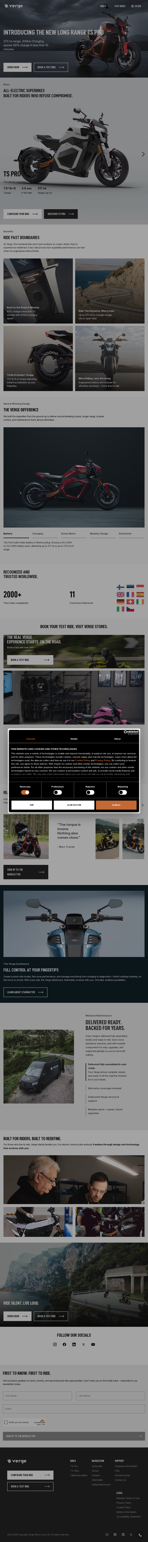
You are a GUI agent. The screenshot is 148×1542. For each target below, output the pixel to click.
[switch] (58, 792)
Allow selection (74, 805)
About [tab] (117, 739)
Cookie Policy (82, 760)
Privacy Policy (102, 760)
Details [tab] (74, 739)
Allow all (116, 805)
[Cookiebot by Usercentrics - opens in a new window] (126, 732)
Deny (32, 805)
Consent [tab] (30, 739)
